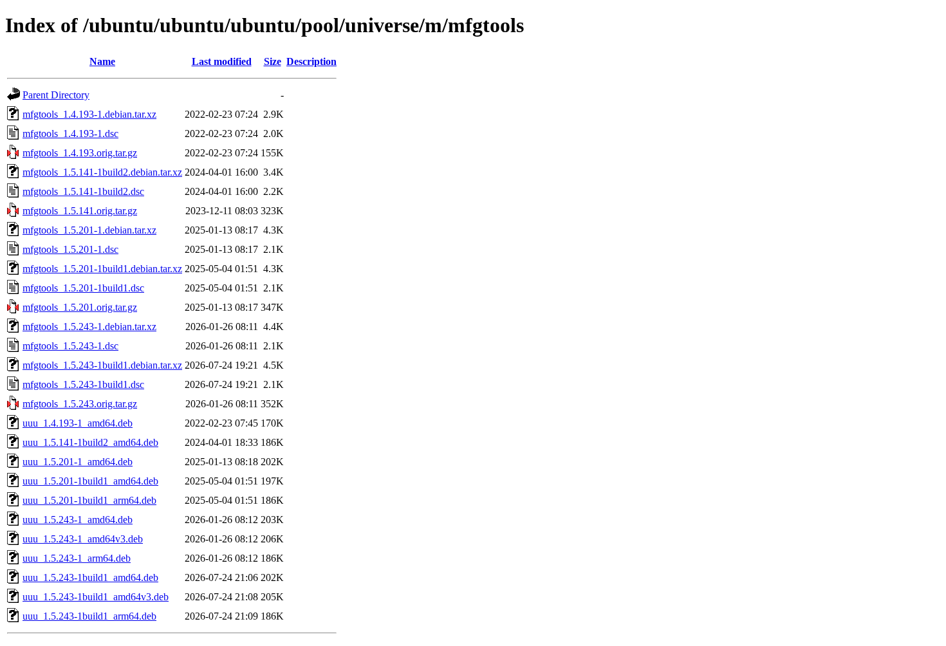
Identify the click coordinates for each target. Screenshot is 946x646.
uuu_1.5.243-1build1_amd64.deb (90, 577)
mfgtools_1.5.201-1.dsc (70, 249)
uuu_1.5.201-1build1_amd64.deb (90, 480)
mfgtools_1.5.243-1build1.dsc (83, 384)
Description (311, 61)
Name (102, 61)
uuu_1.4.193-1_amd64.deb (78, 423)
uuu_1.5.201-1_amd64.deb (78, 461)
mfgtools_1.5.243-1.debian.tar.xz (89, 326)
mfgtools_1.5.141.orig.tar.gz (80, 210)
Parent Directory (56, 94)
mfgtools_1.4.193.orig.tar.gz (80, 152)
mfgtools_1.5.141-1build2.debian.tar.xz (102, 172)
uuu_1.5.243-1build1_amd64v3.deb (96, 596)
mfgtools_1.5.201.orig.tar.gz (80, 307)
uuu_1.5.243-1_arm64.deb (77, 558)
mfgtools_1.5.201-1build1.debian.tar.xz (102, 268)
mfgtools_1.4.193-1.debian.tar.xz (89, 114)
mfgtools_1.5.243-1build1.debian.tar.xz (102, 365)
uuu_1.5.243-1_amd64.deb (78, 519)
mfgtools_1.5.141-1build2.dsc (83, 191)
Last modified (222, 61)
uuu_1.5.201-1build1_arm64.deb (89, 500)
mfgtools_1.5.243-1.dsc (70, 345)
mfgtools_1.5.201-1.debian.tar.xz (89, 230)
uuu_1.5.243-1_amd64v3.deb (83, 538)
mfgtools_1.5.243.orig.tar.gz (80, 403)
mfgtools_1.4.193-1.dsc (70, 133)
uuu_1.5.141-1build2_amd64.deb (90, 442)
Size (272, 61)
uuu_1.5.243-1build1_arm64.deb (89, 616)
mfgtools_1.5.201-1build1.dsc (83, 287)
